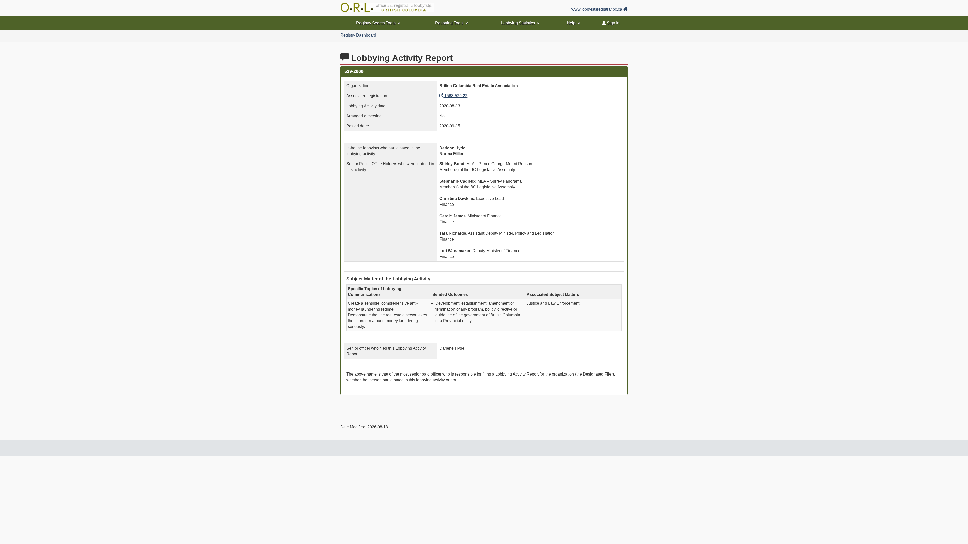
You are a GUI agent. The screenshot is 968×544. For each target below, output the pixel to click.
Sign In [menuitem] (612, 23)
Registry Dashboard (358, 35)
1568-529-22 (455, 96)
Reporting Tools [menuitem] (449, 23)
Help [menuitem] (571, 23)
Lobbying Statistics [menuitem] (518, 23)
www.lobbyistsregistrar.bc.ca (597, 9)
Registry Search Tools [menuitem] (376, 23)
